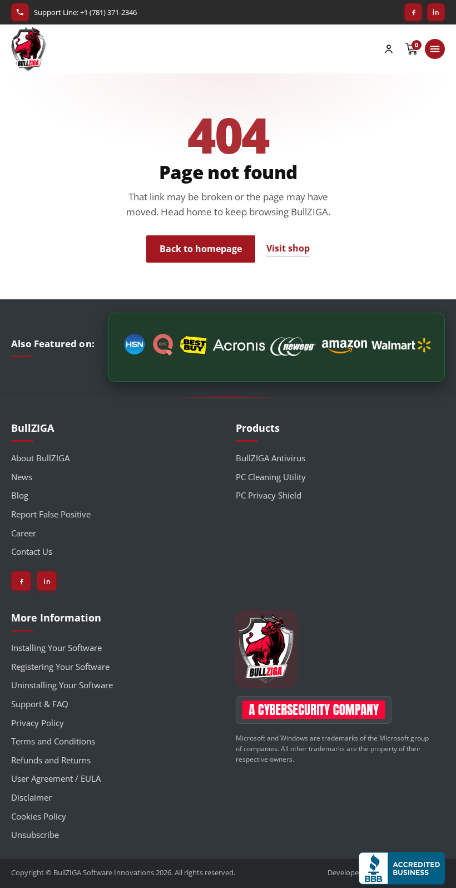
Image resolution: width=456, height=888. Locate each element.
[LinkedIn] (436, 12)
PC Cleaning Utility (271, 476)
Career (23, 533)
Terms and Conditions (53, 741)
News (21, 476)
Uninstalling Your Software (62, 684)
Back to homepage (201, 249)
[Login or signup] (389, 49)
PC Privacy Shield (268, 495)
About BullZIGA (40, 457)
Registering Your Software (60, 666)
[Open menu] (435, 49)
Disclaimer (31, 797)
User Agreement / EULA (56, 778)
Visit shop (288, 248)
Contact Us (31, 551)
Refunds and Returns (51, 760)
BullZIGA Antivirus (270, 457)
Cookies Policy (38, 816)
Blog (19, 495)
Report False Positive (51, 514)
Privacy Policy (37, 722)
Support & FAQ (39, 703)
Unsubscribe (35, 834)
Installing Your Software (56, 647)
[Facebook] (413, 12)
